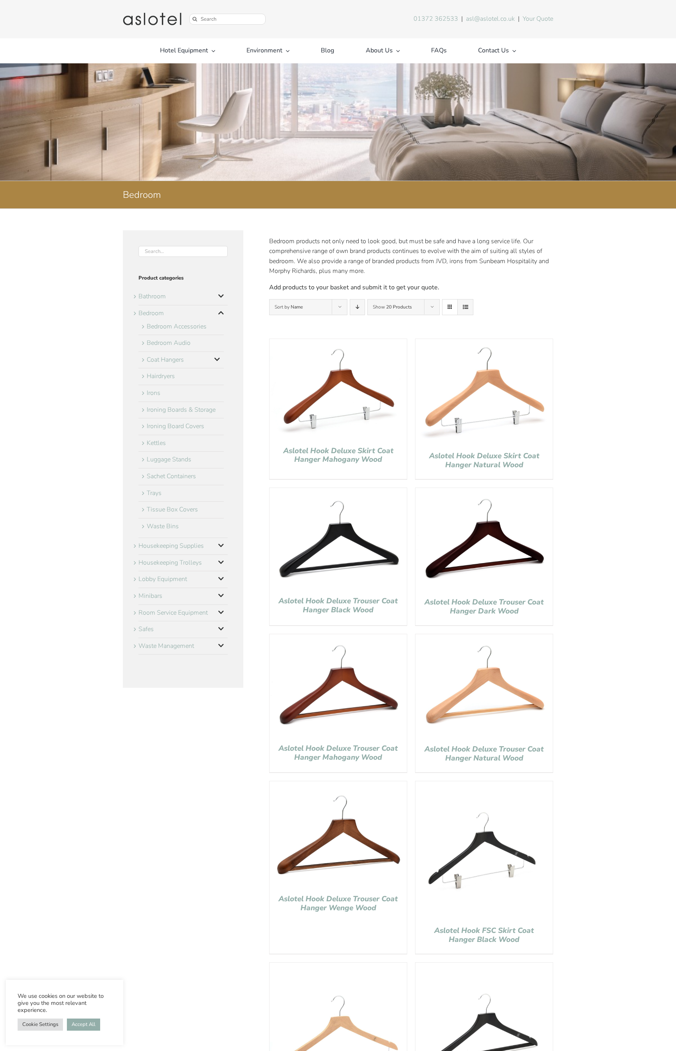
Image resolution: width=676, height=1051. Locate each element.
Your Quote (538, 18)
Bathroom (152, 296)
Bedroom (151, 313)
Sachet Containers (171, 476)
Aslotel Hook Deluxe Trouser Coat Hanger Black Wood (338, 605)
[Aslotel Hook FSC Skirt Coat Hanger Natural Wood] (338, 967)
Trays (154, 493)
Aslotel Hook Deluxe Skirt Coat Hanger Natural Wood (484, 460)
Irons (153, 393)
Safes (146, 629)
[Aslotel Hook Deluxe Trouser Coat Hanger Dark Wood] (484, 492)
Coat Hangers (165, 359)
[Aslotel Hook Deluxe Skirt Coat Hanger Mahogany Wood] (338, 343)
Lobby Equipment (162, 579)
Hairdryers (161, 376)
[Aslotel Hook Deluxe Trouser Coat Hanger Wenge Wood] (338, 786)
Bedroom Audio (169, 343)
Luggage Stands (169, 459)
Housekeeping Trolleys (170, 562)
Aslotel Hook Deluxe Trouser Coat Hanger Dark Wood (484, 606)
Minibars (150, 596)
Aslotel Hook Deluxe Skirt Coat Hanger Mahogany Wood (338, 455)
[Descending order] (357, 307)
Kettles (156, 443)
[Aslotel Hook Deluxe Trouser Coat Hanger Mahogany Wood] (338, 639)
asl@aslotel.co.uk (490, 18)
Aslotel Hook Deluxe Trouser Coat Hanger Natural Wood (484, 753)
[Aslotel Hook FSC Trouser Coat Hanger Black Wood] (484, 967)
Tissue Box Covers (172, 509)
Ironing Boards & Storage (181, 409)
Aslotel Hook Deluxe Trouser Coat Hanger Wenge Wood (338, 903)
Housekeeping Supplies (171, 546)
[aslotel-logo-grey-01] (152, 15)
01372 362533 (436, 18)
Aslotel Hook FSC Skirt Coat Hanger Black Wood (484, 935)
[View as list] (465, 307)
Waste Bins (163, 526)
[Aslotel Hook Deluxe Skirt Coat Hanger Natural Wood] (484, 343)
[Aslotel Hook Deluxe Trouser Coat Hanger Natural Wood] (484, 639)
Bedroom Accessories (177, 326)
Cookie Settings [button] (40, 1024)
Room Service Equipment (173, 612)
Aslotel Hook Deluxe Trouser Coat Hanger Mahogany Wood (338, 752)
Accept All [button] (83, 1024)
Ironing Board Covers (175, 426)
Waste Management (166, 646)
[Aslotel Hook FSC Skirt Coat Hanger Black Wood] (484, 786)
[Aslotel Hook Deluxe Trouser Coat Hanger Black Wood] (338, 492)
